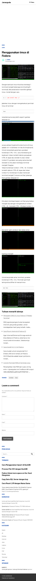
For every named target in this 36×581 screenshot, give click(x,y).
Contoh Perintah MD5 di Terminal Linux (16, 363)
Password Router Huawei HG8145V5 (23, 520)
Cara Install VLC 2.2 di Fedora (13, 347)
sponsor (30, 569)
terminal (11, 377)
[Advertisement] (18, 24)
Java (3, 542)
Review (4, 554)
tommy (8, 59)
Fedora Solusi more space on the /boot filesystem (17, 474)
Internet (4, 539)
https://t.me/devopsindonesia (10, 491)
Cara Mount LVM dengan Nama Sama (16, 483)
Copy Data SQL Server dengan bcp (15, 479)
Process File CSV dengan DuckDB (15, 469)
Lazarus (4, 545)
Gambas (4, 536)
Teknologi (4, 557)
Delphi (3, 530)
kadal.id (4, 567)
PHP (3, 551)
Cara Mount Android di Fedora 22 (14, 331)
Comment (4, 396)
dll (2, 533)
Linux (3, 47)
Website (4, 430)
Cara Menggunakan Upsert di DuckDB (16, 465)
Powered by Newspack (8, 578)
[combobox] (18, 454)
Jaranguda (6, 2)
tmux (16, 377)
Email (3, 422)
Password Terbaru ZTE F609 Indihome (20, 506)
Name (3, 414)
